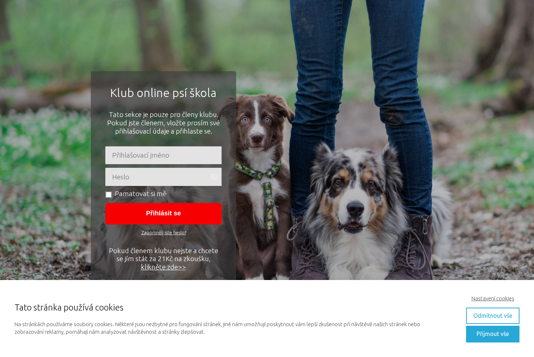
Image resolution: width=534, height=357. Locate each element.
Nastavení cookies (493, 298)
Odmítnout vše (492, 315)
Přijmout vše (493, 333)
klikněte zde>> (163, 267)
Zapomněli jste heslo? (163, 232)
